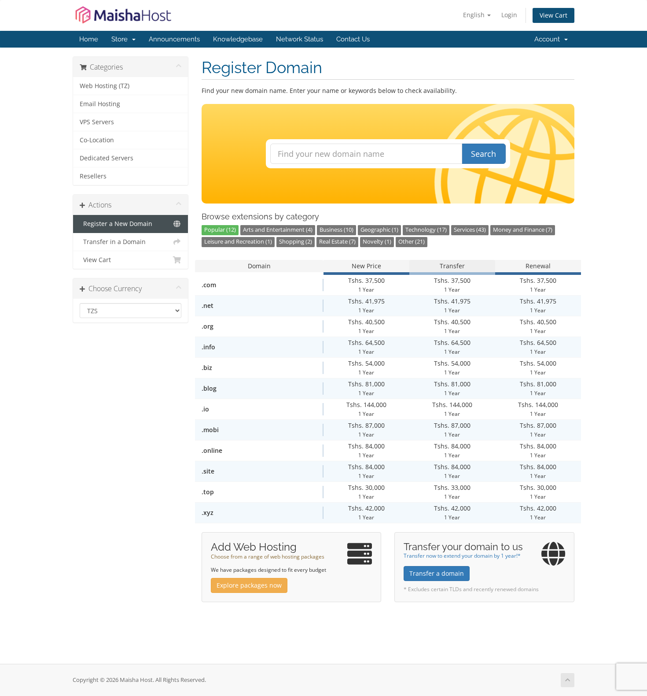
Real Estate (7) (337, 241)
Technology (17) (426, 229)
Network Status (299, 39)
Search (483, 153)
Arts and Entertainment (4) (277, 229)
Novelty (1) (377, 241)
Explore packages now (249, 585)
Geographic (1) (379, 229)
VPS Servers (97, 122)
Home (88, 39)
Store (121, 39)
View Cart (553, 15)
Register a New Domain (116, 224)
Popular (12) (220, 229)
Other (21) (411, 241)
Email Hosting (100, 104)
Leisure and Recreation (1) (238, 241)
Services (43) (470, 229)
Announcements (174, 39)
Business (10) (336, 229)
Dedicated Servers (106, 158)
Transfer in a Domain (113, 242)
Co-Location (97, 140)
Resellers (93, 176)
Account (548, 39)
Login (509, 15)
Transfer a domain (436, 573)
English (474, 15)
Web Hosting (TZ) (104, 86)
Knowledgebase (238, 39)
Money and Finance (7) (522, 229)
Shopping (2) (295, 241)
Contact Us (353, 39)
